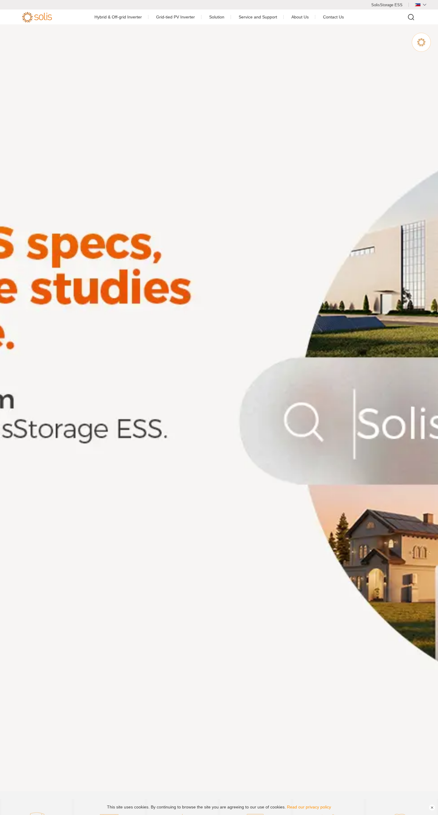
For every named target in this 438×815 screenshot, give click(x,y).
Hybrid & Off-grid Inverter (118, 17)
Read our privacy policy (309, 807)
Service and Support (258, 17)
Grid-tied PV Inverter (175, 17)
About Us (300, 17)
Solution (216, 17)
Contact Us (333, 17)
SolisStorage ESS (387, 5)
